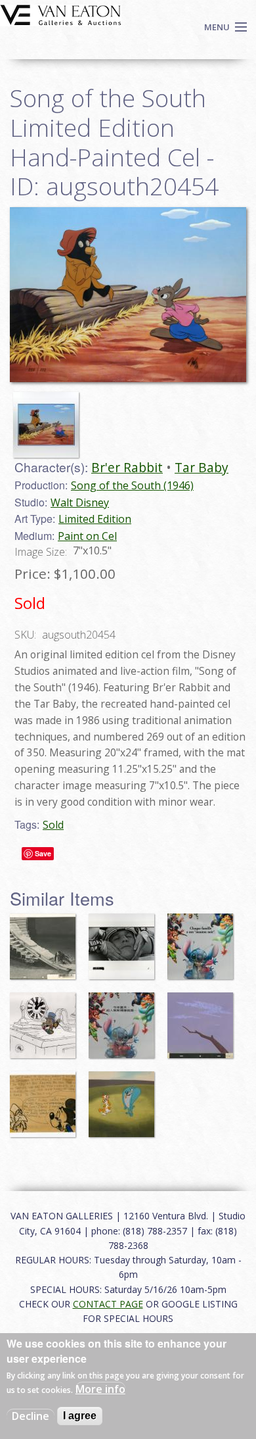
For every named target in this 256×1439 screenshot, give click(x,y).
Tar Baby (201, 467)
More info (100, 1389)
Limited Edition (94, 519)
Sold (53, 824)
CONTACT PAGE (108, 1304)
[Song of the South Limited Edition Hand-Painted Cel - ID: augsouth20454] (49, 418)
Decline (30, 1416)
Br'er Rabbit (127, 467)
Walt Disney (80, 502)
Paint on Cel (87, 536)
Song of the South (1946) (132, 485)
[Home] (60, 14)
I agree (79, 1415)
